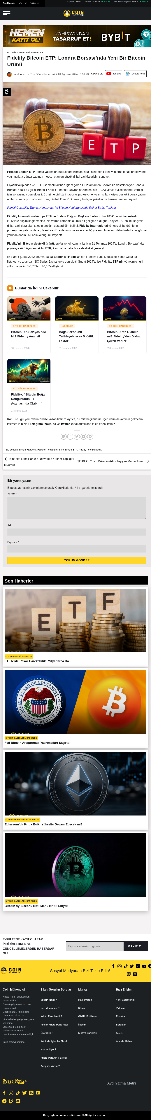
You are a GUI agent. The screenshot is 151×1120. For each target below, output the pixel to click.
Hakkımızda (85, 999)
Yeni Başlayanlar (125, 999)
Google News (138, 73)
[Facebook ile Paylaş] (70, 437)
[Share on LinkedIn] (83, 437)
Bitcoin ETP (70, 449)
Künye (82, 1008)
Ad (10, 525)
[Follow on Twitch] (129, 975)
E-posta (13, 542)
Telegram (36, 423)
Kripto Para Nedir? (51, 1016)
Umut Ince (18, 74)
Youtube (117, 73)
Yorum (12, 493)
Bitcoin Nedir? (49, 999)
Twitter (66, 423)
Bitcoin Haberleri (18, 52)
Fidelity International (116, 171)
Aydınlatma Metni (121, 1083)
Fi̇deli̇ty (82, 449)
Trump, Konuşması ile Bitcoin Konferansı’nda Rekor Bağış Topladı (73, 207)
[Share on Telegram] (90, 437)
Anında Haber (124, 1041)
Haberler (37, 52)
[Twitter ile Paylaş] (77, 437)
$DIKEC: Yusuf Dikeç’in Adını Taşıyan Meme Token (111, 461)
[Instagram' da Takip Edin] (119, 966)
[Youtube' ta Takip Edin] (144, 966)
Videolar (121, 1008)
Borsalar (121, 1024)
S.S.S (119, 1032)
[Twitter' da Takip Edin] (132, 966)
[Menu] (6, 13)
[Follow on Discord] (135, 975)
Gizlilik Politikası (87, 1016)
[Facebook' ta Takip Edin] (113, 966)
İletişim (82, 1024)
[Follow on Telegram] (4, 1101)
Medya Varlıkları (87, 1032)
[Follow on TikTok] (126, 966)
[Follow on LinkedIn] (138, 966)
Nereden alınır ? (50, 1008)
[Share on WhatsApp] (64, 437)
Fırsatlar (121, 1016)
